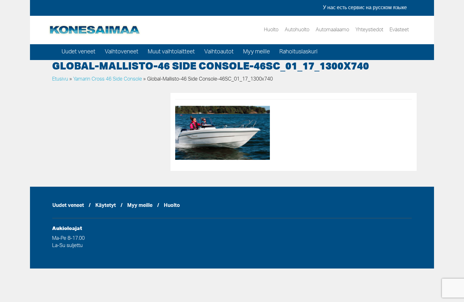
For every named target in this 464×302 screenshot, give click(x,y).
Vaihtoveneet (121, 52)
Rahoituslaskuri (298, 52)
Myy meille (256, 52)
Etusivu (60, 79)
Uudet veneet (78, 52)
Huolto (271, 30)
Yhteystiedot (369, 30)
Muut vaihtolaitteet (171, 52)
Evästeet (399, 30)
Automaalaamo (332, 30)
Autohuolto (297, 30)
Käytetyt (105, 206)
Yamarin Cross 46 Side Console (107, 79)
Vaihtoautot (219, 52)
